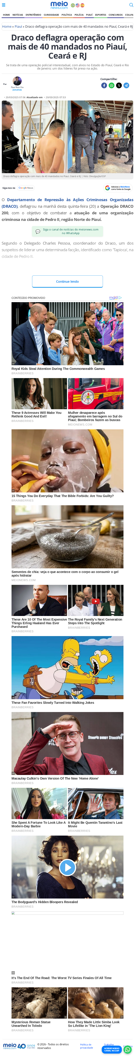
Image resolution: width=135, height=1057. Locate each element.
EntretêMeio (33, 14)
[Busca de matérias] (131, 6)
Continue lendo (67, 281)
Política (67, 14)
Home (6, 14)
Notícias (18, 14)
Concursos (115, 14)
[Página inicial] (59, 5)
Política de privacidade (86, 1046)
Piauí (89, 14)
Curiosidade (51, 14)
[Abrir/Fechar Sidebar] (4, 5)
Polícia (79, 14)
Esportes (100, 14)
